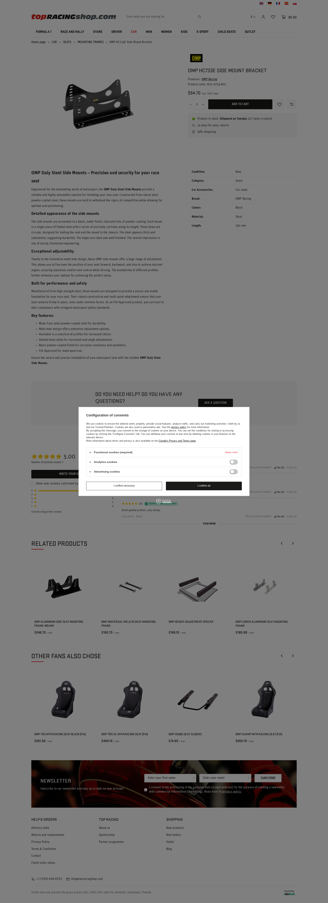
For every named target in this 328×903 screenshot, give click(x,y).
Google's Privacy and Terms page (177, 440)
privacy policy (178, 427)
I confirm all (204, 485)
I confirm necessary (124, 485)
